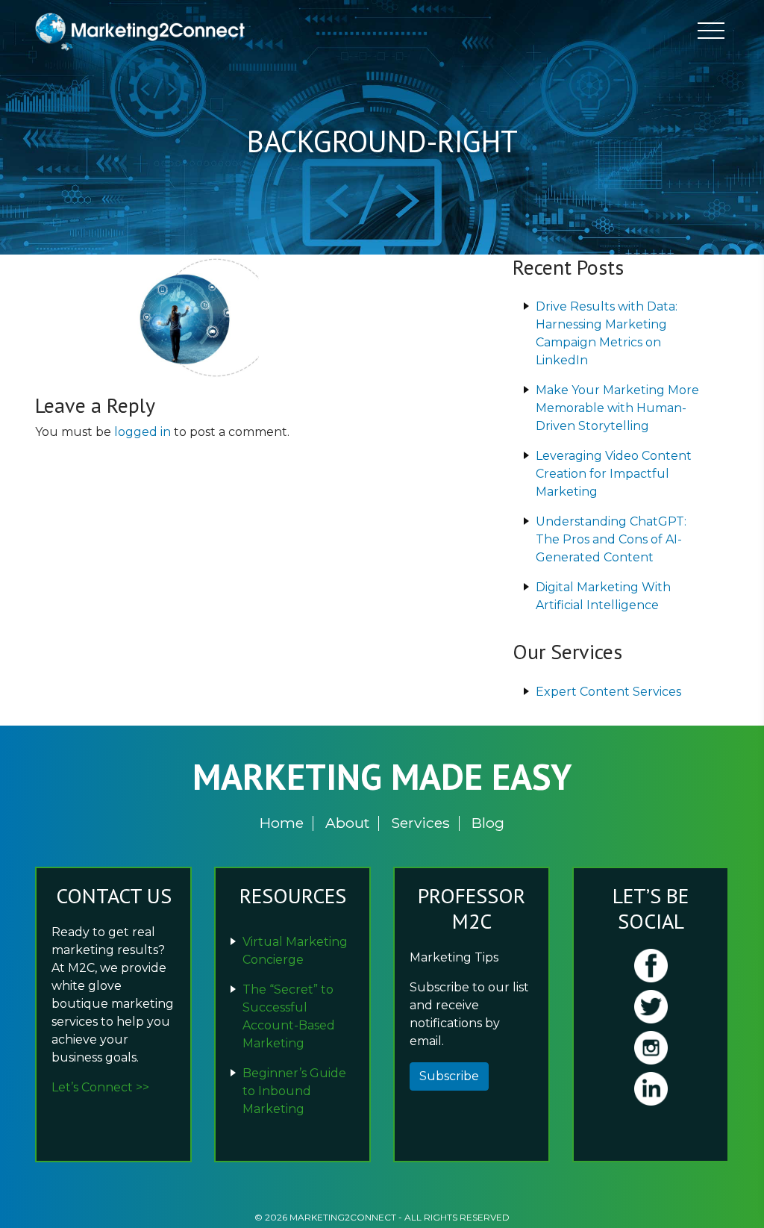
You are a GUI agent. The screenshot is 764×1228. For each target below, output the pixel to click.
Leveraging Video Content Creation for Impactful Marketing (614, 474)
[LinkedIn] (651, 1089)
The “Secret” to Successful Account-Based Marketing (288, 1016)
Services (420, 823)
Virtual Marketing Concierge (295, 951)
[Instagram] (651, 1048)
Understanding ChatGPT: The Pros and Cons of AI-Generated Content (611, 539)
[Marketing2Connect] (143, 31)
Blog (488, 823)
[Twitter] (651, 1006)
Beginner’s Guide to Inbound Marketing (294, 1091)
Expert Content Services (608, 692)
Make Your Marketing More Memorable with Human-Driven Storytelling (617, 408)
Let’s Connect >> (100, 1087)
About (347, 823)
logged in (142, 432)
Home (282, 823)
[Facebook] (651, 965)
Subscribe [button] (449, 1076)
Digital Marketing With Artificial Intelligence (603, 596)
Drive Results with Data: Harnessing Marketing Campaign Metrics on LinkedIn (606, 333)
